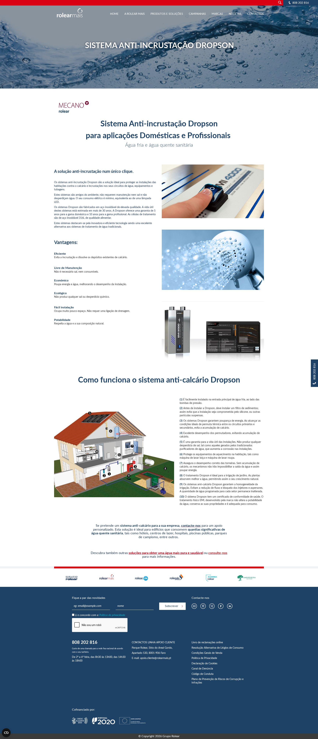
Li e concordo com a (100, 615)
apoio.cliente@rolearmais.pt (155, 658)
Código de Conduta (202, 674)
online (219, 642)
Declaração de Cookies (204, 663)
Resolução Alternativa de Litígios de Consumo (217, 648)
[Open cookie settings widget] (6, 732)
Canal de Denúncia (202, 668)
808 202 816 (300, 2)
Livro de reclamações (204, 642)
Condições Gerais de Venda (207, 653)
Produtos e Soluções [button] (167, 14)
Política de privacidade (112, 615)
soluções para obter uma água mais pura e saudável (166, 553)
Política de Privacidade (204, 658)
